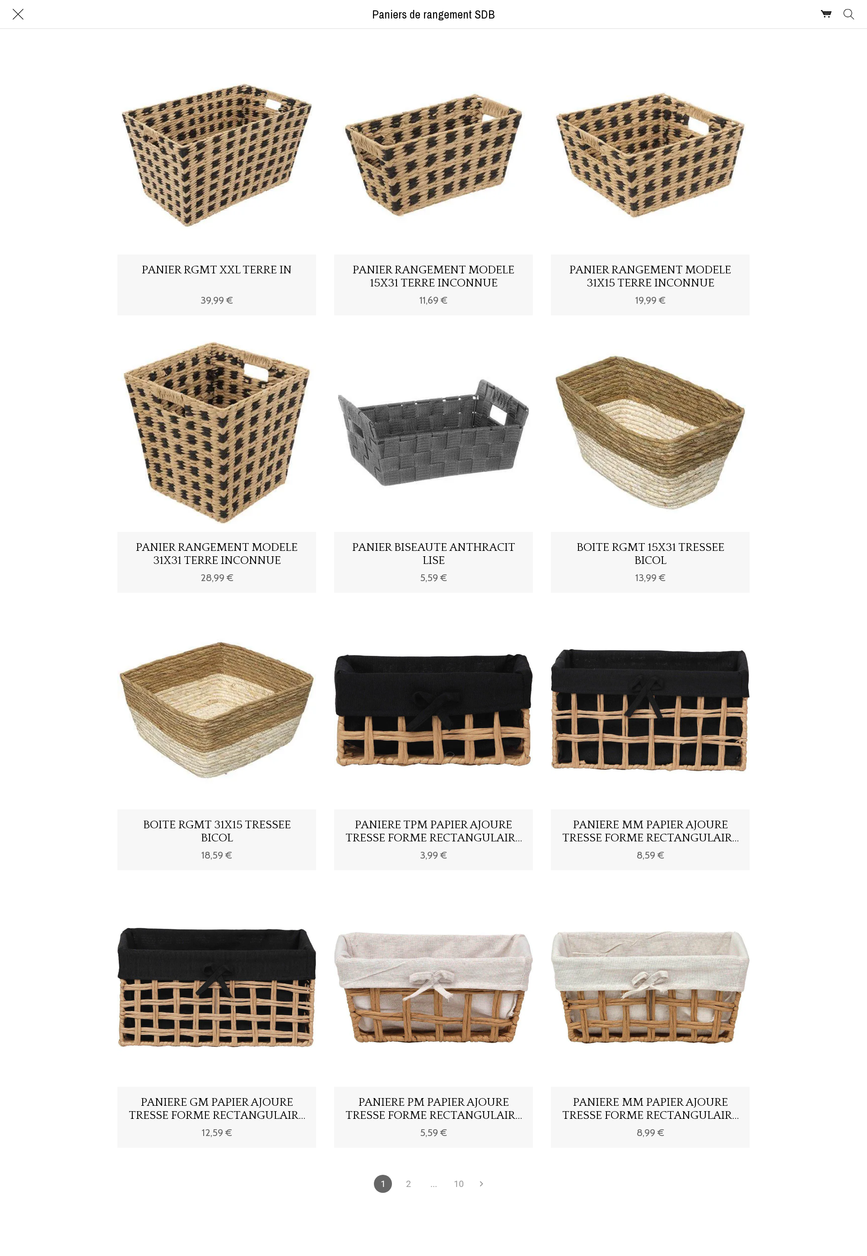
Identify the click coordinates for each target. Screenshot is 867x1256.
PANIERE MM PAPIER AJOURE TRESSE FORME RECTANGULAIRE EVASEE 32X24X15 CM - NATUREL (650, 1109)
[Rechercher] (849, 14)
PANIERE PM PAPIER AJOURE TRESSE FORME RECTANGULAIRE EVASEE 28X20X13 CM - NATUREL (433, 1109)
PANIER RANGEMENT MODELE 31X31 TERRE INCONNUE (217, 554)
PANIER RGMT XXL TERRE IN (217, 270)
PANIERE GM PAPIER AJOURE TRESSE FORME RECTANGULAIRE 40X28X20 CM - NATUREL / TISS (217, 1109)
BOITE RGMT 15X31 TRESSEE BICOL (650, 554)
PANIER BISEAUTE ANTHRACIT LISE (433, 554)
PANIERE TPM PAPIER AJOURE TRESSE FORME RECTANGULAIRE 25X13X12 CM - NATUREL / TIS (433, 831)
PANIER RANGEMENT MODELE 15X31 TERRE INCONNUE (433, 276)
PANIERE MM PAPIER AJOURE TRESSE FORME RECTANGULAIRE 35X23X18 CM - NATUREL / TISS (650, 831)
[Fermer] (18, 14)
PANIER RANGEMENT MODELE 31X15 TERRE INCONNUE (650, 276)
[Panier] (826, 14)
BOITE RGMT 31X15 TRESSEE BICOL (217, 831)
